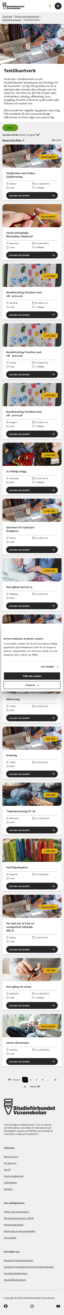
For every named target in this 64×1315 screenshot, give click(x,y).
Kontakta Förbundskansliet (18, 1260)
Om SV (7, 1169)
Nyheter (8, 1189)
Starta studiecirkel (14, 1176)
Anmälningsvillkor (14, 1224)
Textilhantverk (32, 19)
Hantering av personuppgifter (19, 1231)
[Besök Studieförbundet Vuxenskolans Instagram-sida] (32, 1307)
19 (55, 1079)
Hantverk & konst (11, 19)
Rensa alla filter (11, 140)
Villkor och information (16, 1211)
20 (25, 1086)
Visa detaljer (47, 666)
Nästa (34, 1086)
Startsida (7, 16)
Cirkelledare (10, 1182)
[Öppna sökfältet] (50, 6)
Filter (10, 127)
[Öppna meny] (58, 6)
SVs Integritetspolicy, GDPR (18, 1218)
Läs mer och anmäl (19, 195)
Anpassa (30, 685)
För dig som (10, 1163)
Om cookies (10, 1237)
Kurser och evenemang (27, 16)
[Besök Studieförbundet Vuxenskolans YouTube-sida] (58, 1307)
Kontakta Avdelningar (15, 1273)
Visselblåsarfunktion (15, 1279)
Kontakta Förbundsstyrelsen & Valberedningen (29, 1266)
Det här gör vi (11, 1156)
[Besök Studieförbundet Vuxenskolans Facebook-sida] (6, 1307)
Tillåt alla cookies (32, 676)
